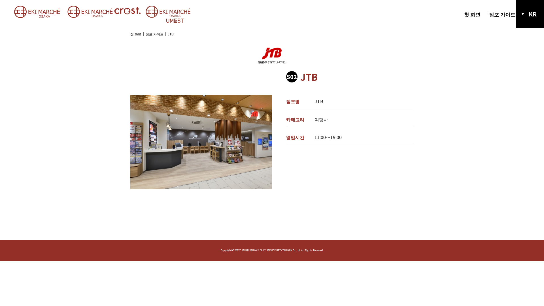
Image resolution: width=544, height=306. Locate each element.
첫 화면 (472, 14)
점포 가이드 (502, 14)
